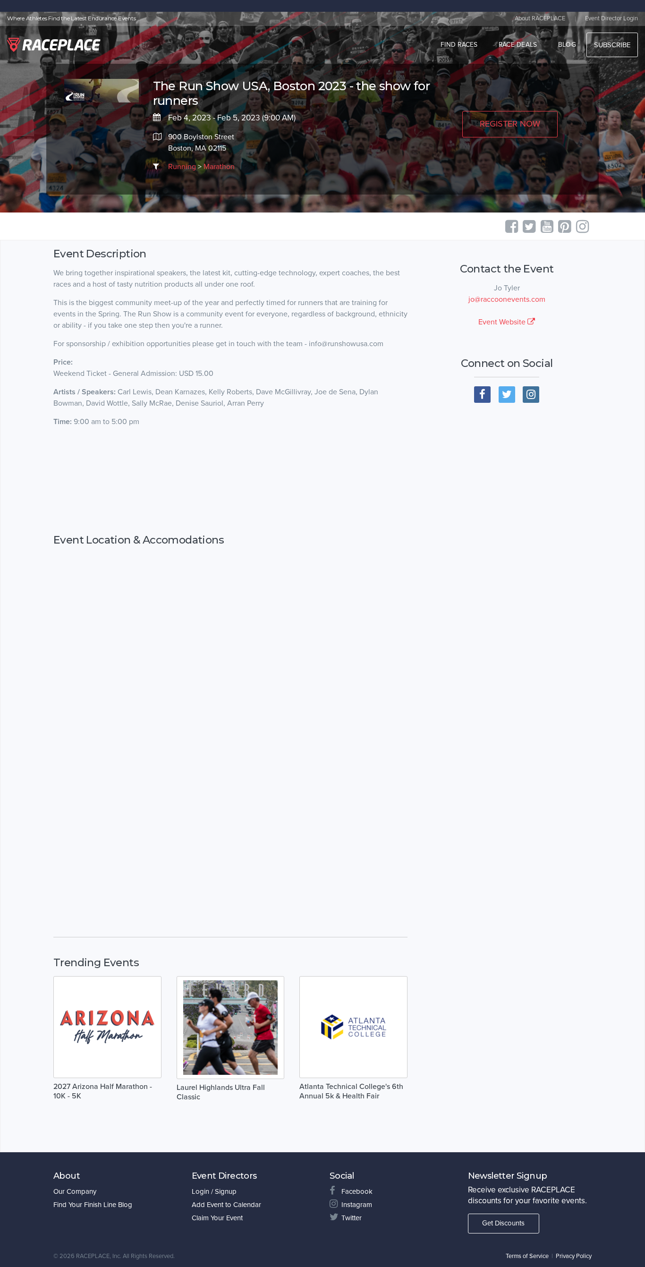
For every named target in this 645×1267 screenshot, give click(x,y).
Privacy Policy (574, 1256)
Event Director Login (611, 18)
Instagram (356, 1204)
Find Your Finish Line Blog (92, 1204)
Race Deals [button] (518, 45)
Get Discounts (503, 1223)
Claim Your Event (217, 1218)
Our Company (74, 1191)
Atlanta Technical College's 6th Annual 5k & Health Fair (351, 1091)
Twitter (351, 1218)
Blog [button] (567, 45)
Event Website (502, 322)
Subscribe (612, 45)
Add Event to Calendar (226, 1204)
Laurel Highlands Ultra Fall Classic (221, 1092)
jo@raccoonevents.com (506, 299)
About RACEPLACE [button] (540, 18)
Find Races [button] (459, 45)
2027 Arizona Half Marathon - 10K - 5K (102, 1091)
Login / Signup (214, 1191)
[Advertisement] (230, 480)
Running (182, 166)
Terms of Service (527, 1256)
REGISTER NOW (510, 124)
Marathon (219, 166)
